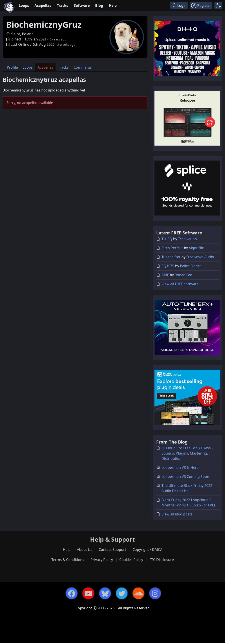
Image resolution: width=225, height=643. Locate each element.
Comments (83, 67)
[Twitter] (122, 593)
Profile (12, 67)
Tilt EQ (166, 238)
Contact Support (112, 549)
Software (82, 5)
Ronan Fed (183, 274)
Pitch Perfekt (172, 247)
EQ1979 (167, 265)
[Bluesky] (105, 593)
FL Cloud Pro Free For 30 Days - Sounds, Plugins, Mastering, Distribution (187, 453)
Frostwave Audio (200, 256)
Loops (24, 5)
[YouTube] (88, 593)
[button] (218, 5)
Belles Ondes (190, 265)
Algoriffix (196, 247)
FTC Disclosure (161, 559)
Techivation (187, 238)
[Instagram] (155, 593)
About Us (84, 549)
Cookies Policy (131, 559)
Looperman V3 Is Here (180, 467)
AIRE (165, 274)
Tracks (62, 5)
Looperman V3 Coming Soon (185, 476)
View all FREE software (180, 283)
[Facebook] (71, 593)
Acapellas (42, 5)
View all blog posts (176, 514)
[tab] (12, 67)
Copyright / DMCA (147, 549)
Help (113, 5)
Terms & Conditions (67, 559)
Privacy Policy (102, 559)
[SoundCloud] (138, 593)
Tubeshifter (171, 256)
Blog (99, 5)
